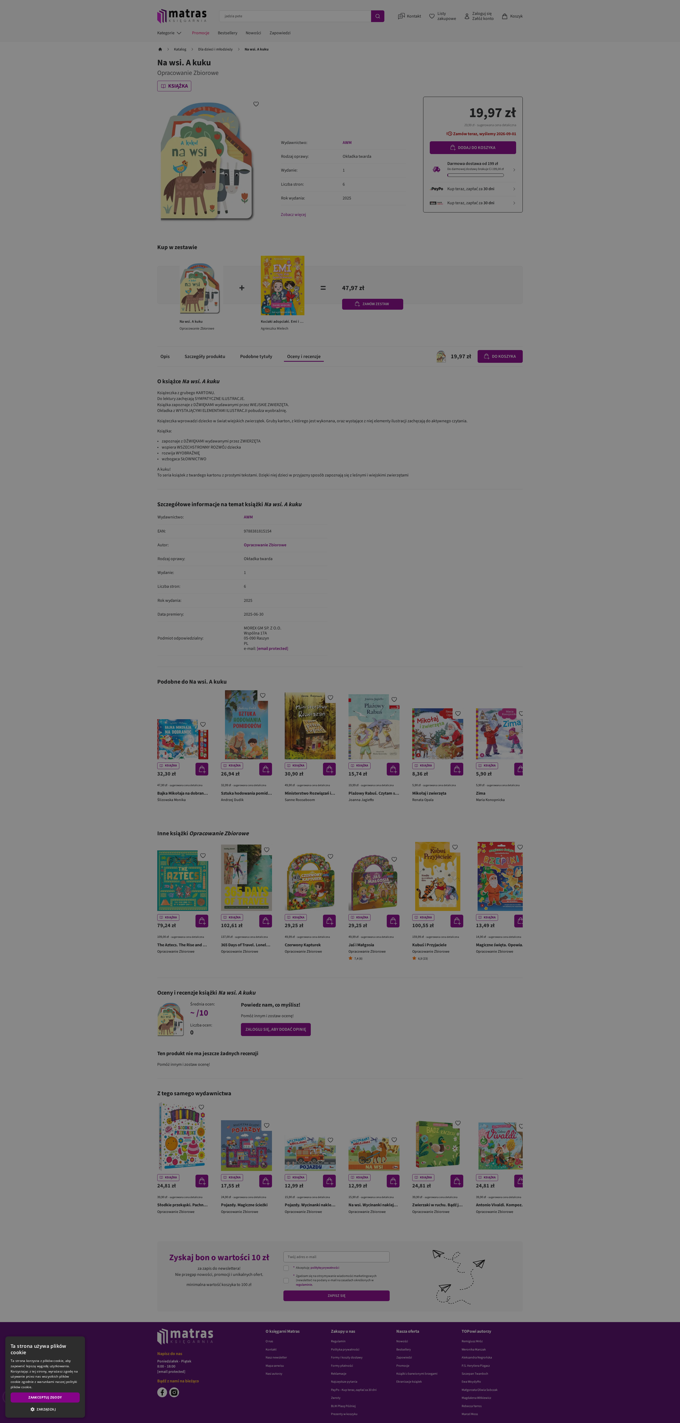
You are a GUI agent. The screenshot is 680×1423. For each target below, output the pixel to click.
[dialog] (45, 1377)
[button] (45, 1409)
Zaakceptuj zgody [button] (45, 1397)
